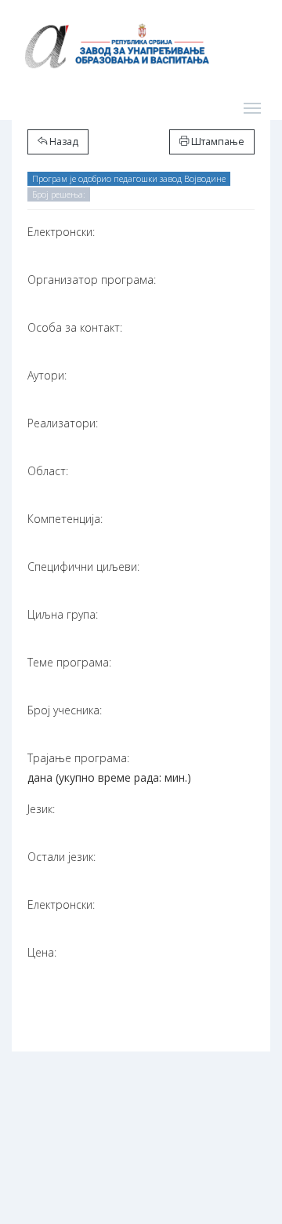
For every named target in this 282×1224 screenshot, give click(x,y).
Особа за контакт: (74, 327)
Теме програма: (69, 662)
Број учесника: (64, 710)
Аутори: (47, 375)
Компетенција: (65, 518)
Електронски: (61, 231)
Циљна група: (62, 614)
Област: (47, 470)
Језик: (41, 808)
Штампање (216, 141)
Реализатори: (62, 423)
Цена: (41, 952)
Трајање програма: (78, 757)
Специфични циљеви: (83, 566)
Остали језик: (61, 856)
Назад (62, 141)
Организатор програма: (91, 279)
